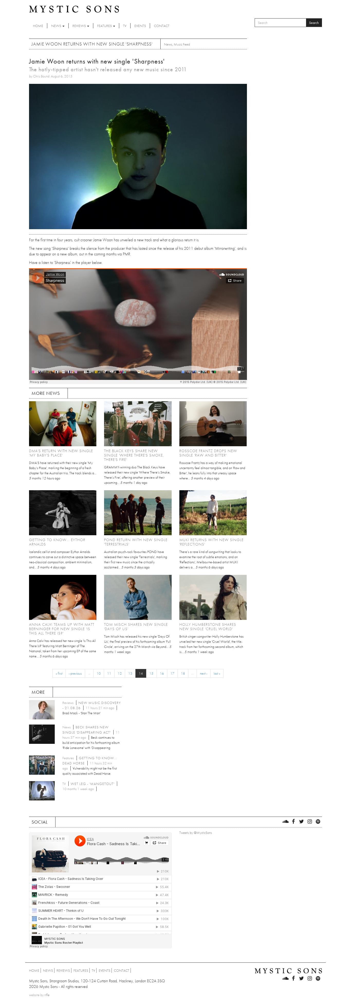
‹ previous (75, 673)
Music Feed (182, 44)
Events (140, 25)
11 (109, 673)
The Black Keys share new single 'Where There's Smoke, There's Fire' (134, 455)
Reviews (79, 25)
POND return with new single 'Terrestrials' (136, 542)
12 (120, 673)
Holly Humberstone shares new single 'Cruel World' (207, 626)
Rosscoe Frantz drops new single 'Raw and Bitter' (208, 453)
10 (99, 673)
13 (130, 673)
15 (151, 673)
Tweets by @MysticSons (195, 832)
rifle (47, 995)
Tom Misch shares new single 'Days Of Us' (136, 626)
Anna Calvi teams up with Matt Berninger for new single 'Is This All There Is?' (61, 629)
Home (38, 25)
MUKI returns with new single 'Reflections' (211, 542)
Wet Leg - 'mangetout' (92, 783)
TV (124, 25)
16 (162, 673)
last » (217, 673)
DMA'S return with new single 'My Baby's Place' (61, 453)
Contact (161, 25)
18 (183, 673)
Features (105, 25)
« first (59, 673)
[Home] (74, 8)
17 (172, 673)
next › (203, 673)
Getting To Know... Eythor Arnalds (57, 542)
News (56, 25)
